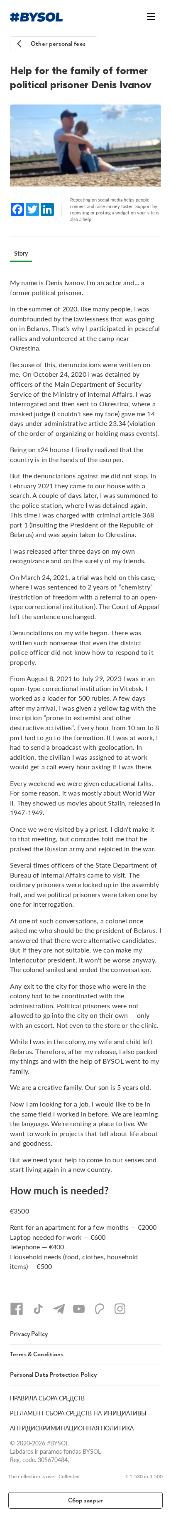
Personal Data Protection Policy (53, 1375)
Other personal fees (58, 44)
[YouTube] (79, 1309)
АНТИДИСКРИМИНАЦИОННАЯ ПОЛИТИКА (72, 1428)
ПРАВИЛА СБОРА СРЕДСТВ (47, 1398)
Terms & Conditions (37, 1354)
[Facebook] (16, 1309)
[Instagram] (119, 1308)
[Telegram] (59, 1309)
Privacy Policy (29, 1334)
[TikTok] (38, 1309)
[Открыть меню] (151, 16)
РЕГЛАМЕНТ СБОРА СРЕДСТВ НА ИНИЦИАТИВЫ (78, 1413)
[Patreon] (99, 1309)
